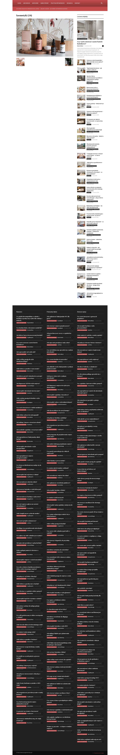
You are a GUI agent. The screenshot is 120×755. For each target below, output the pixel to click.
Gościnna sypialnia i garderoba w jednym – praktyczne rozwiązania (95, 231)
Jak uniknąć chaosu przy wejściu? (26, 665)
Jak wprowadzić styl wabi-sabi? (26, 352)
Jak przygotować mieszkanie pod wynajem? (90, 454)
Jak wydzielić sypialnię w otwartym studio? (29, 430)
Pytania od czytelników (82, 38)
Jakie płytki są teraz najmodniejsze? (88, 419)
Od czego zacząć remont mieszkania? (58, 676)
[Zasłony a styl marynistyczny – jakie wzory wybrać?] (81, 113)
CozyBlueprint (30, 337)
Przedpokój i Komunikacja (92, 71)
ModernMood (80, 46)
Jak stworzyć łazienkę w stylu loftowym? (28, 489)
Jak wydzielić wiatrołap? (84, 588)
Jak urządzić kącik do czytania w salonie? (29, 598)
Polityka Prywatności (58, 3)
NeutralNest (30, 417)
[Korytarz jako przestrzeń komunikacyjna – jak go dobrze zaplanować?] (81, 198)
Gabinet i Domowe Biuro (92, 225)
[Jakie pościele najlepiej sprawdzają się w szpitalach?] (81, 268)
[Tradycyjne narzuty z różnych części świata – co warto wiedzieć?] (81, 156)
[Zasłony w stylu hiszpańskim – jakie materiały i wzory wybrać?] (81, 62)
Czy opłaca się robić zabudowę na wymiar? (29, 535)
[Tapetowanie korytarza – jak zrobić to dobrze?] (81, 70)
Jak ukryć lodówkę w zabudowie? (87, 367)
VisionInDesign (60, 446)
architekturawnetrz (31, 667)
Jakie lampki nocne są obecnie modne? (28, 513)
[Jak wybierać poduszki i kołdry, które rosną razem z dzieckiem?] (81, 259)
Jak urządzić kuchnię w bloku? (56, 490)
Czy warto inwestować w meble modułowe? (29, 407)
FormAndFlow (30, 330)
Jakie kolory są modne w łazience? (26, 639)
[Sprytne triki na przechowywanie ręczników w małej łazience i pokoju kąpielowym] (81, 78)
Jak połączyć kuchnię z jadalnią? (57, 418)
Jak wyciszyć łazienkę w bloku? (56, 652)
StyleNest (59, 695)
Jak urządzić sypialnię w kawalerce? (58, 395)
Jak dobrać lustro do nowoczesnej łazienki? (29, 335)
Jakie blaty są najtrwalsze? (85, 605)
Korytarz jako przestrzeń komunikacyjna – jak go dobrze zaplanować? (95, 197)
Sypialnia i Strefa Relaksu (92, 279)
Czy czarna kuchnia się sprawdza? (57, 359)
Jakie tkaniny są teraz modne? (56, 460)
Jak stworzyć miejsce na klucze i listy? (58, 693)
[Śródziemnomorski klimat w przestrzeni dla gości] (81, 97)
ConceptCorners (30, 491)
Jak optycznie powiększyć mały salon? (58, 342)
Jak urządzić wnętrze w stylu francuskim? (29, 559)
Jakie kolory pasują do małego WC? (88, 678)
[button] (102, 3)
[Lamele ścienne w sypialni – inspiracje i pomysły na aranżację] (81, 276)
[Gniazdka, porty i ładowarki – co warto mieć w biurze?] (81, 224)
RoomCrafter (30, 441)
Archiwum (26, 3)
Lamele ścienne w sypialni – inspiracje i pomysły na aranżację (94, 275)
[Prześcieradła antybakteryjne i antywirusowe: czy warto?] (81, 216)
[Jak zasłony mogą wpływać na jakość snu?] (81, 295)
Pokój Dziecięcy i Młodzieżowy (93, 209)
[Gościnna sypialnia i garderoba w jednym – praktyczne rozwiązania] (81, 232)
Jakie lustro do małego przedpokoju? (88, 528)
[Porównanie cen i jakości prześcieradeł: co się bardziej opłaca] (81, 121)
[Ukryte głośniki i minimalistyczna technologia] (81, 130)
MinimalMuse (30, 593)
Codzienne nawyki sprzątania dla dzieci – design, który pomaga (94, 285)
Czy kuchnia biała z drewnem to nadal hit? (29, 328)
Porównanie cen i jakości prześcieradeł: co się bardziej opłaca (94, 121)
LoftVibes (29, 523)
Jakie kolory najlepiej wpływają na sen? (89, 739)
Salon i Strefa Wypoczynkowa (93, 91)
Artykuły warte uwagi (99, 753)
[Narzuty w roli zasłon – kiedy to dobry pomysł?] (81, 138)
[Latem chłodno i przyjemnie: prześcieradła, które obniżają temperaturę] (81, 189)
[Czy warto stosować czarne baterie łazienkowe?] (90, 30)
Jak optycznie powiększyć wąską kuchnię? (29, 543)
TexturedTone (30, 619)
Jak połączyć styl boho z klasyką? (26, 576)
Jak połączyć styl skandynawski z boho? (59, 585)
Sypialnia (89, 63)
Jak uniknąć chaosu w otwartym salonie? (28, 422)
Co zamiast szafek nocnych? (55, 497)
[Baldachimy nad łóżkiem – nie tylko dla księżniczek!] (81, 208)
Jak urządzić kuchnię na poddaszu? (87, 562)
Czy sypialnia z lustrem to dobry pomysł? (89, 383)
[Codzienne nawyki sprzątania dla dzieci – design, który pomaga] (81, 285)
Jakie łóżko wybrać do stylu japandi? (27, 415)
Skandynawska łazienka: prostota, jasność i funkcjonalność (93, 145)
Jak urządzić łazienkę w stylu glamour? (59, 592)
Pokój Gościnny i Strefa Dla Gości (93, 99)
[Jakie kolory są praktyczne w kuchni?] (81, 164)
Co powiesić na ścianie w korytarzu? (27, 711)
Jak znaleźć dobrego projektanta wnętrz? (59, 444)
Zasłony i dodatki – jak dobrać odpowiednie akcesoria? (54, 8)
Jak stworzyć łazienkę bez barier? (87, 488)
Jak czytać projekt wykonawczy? (26, 521)
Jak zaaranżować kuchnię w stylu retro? (28, 496)
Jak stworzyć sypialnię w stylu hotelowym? (60, 710)
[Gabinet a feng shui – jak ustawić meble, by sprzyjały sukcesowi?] (81, 249)
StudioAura (29, 354)
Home (19, 3)
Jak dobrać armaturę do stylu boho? (58, 550)
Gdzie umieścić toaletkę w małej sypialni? (89, 335)
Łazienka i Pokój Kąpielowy (92, 83)
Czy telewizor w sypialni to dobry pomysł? (29, 591)
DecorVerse (29, 610)
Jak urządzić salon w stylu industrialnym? (59, 402)
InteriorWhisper (30, 378)
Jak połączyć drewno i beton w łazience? (89, 342)
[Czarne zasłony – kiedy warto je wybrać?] (81, 105)
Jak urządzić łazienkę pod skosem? (87, 521)
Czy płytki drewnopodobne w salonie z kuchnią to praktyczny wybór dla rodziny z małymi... (29, 318)
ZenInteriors (60, 570)
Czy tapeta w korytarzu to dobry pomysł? (89, 495)
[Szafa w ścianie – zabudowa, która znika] (81, 241)
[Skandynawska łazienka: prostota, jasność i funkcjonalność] (81, 146)
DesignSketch (30, 450)
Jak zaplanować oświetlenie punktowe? (58, 483)
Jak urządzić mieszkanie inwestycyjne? (28, 391)
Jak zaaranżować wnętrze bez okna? (58, 475)
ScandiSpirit (29, 402)
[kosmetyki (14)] (44, 56)
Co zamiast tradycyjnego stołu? (26, 632)
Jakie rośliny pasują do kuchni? (56, 523)
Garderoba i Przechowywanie (93, 242)
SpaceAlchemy (60, 438)
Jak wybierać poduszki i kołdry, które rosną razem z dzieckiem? (95, 259)
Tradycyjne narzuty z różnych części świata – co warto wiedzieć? (95, 155)
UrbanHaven (30, 600)
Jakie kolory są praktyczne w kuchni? (27, 584)
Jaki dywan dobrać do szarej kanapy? (58, 410)
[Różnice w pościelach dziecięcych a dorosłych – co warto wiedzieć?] (81, 172)
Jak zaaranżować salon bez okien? (26, 482)
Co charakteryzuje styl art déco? (57, 609)
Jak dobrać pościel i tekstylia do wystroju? (29, 376)
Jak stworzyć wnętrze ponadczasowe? (58, 326)
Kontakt (77, 3)
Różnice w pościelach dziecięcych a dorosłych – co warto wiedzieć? (94, 172)
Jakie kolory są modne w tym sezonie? (27, 369)
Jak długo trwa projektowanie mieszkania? (29, 528)
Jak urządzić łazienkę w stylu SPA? (57, 626)
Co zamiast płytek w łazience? (86, 685)
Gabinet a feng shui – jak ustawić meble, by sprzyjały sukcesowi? (94, 249)
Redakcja (69, 3)
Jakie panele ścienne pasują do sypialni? (89, 462)
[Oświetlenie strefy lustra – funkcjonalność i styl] (81, 181)
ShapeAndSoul (30, 322)
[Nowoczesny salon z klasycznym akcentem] (81, 89)
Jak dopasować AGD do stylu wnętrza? (28, 383)
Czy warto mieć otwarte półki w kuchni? (89, 545)
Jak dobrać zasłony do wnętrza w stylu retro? (27, 8)
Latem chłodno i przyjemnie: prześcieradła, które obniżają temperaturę (94, 189)
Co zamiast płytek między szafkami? (58, 468)
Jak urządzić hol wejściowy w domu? (27, 474)
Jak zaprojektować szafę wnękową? (88, 359)
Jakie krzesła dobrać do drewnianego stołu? (29, 624)
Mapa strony (45, 3)
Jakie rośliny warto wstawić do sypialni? (59, 659)
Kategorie (35, 3)
